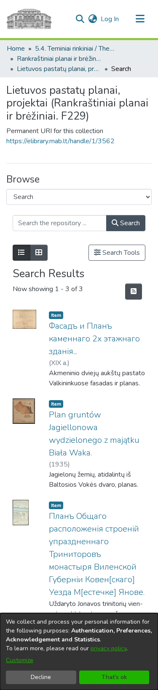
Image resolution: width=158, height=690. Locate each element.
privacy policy (108, 648)
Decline (41, 677)
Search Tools (120, 252)
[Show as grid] (39, 253)
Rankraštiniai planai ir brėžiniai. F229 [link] (59, 58)
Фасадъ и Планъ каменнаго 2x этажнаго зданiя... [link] (94, 338)
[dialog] (79, 651)
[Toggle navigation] (140, 19)
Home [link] (16, 48)
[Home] (29, 19)
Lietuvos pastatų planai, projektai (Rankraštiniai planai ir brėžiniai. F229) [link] (59, 69)
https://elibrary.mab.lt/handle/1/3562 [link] (60, 141)
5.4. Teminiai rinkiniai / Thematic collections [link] (77, 48)
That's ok (114, 677)
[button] (80, 19)
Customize (19, 660)
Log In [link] (110, 19)
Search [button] (129, 223)
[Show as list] (21, 253)
